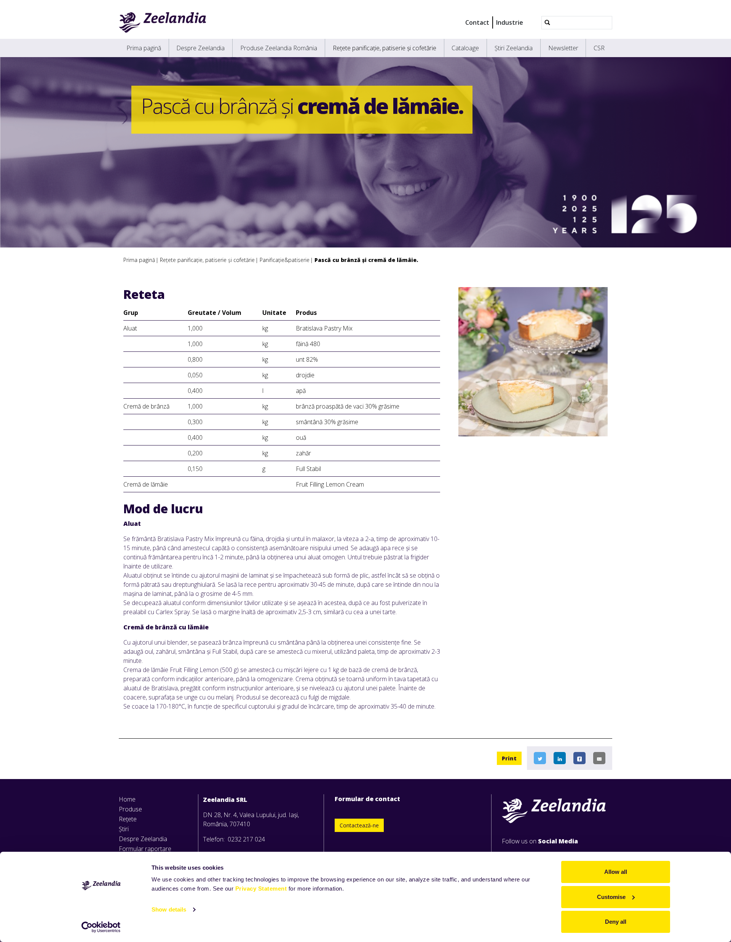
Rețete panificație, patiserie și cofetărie (384, 48)
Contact (477, 22)
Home (127, 799)
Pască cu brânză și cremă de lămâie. (366, 259)
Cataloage (465, 48)
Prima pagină (143, 48)
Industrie (509, 22)
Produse (130, 809)
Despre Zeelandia (200, 48)
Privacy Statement (261, 888)
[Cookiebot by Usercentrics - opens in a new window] (101, 927)
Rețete (128, 819)
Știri (124, 829)
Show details (169, 909)
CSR (599, 48)
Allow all (615, 872)
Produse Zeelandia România (278, 48)
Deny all (615, 921)
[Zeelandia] (162, 22)
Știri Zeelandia (514, 48)
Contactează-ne (359, 825)
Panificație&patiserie (285, 259)
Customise (611, 897)
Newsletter (563, 48)
